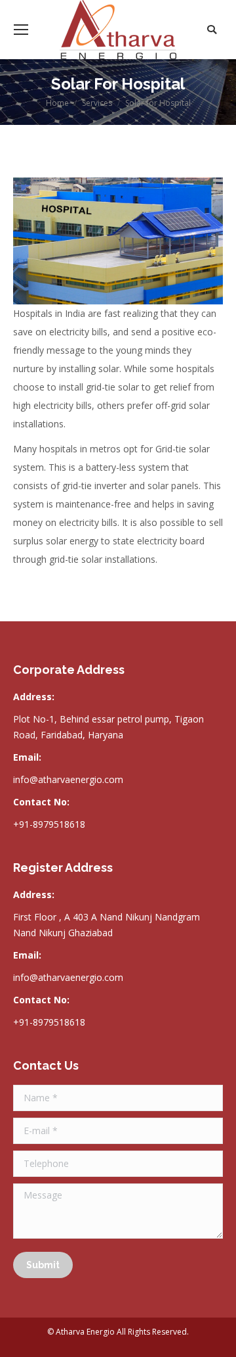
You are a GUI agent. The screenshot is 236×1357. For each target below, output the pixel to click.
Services (97, 102)
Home (57, 102)
